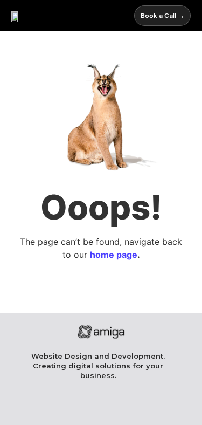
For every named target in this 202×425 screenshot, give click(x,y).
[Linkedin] (101, 407)
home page (113, 254)
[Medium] (128, 407)
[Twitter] (156, 407)
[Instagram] (73, 407)
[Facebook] (46, 407)
